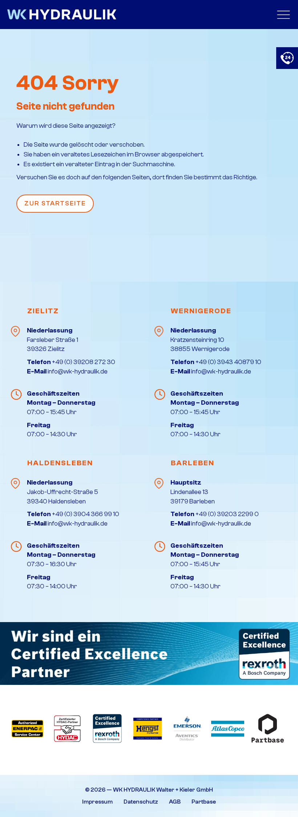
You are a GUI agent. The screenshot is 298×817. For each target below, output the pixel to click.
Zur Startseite (55, 203)
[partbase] (267, 728)
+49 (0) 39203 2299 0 (227, 514)
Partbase (204, 801)
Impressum (97, 801)
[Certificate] (149, 653)
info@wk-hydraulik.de (78, 371)
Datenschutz (141, 801)
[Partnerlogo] (27, 728)
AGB (175, 801)
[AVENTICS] (187, 728)
